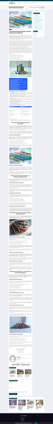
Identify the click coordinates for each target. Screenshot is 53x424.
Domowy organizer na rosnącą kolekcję (15, 86)
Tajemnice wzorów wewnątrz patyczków (15, 81)
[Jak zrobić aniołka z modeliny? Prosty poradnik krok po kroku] (28, 371)
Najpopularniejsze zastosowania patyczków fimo (16, 79)
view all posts (18, 359)
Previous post (18, 363)
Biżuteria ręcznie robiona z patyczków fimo (15, 82)
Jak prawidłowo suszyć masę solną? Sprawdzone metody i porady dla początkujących (38, 17)
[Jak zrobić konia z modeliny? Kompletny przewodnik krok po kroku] (20, 371)
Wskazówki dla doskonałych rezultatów (15, 89)
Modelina (25, 2)
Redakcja (14, 29)
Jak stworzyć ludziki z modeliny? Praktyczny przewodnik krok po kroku (12, 376)
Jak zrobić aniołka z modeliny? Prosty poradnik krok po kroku (28, 376)
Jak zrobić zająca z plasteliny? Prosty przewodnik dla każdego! (31, 407)
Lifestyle (19, 2)
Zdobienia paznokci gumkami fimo (14, 83)
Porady (35, 36)
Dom (22, 2)
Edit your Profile (27, 358)
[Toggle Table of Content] (26, 78)
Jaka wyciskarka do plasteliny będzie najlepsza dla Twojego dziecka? (25, 365)
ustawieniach (31, 423)
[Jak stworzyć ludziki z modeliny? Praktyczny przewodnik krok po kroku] (12, 371)
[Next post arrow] (31, 364)
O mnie (37, 2)
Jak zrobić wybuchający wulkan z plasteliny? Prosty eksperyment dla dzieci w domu (38, 23)
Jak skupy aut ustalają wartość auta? (39, 24)
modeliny (23, 42)
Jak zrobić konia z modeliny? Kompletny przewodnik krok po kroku (20, 376)
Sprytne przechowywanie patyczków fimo (15, 85)
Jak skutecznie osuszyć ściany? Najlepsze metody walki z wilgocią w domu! (13, 407)
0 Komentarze (22, 29)
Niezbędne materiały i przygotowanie (14, 87)
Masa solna (33, 2)
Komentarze (10, 382)
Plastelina (29, 2)
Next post (22, 363)
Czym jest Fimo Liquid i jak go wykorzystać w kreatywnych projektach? (16, 365)
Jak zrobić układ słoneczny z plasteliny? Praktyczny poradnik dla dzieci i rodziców (22, 407)
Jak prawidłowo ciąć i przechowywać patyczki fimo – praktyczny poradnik (18, 84)
